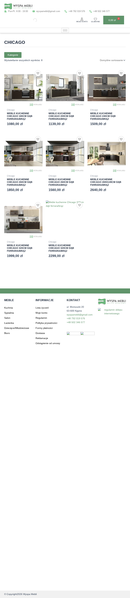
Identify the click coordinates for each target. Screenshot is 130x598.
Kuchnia (8, 307)
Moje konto (82, 21)
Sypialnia (9, 312)
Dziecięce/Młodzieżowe (16, 328)
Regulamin (41, 318)
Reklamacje (42, 338)
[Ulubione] (95, 19)
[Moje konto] (81, 19)
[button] (37, 73)
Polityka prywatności (46, 323)
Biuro (7, 333)
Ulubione (95, 21)
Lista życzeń (42, 307)
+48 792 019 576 (76, 318)
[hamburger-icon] (65, 30)
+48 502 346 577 (76, 322)
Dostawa (40, 333)
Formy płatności (44, 328)
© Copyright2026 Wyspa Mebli (20, 594)
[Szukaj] (32, 20)
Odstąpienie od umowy (48, 343)
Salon (7, 318)
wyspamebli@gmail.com (80, 314)
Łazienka (9, 323)
